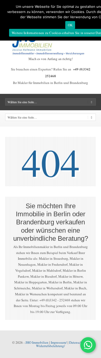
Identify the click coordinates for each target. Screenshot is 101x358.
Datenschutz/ (78, 342)
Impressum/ (59, 342)
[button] (88, 345)
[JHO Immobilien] (50, 54)
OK (70, 25)
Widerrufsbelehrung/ (50, 345)
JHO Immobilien (36, 342)
